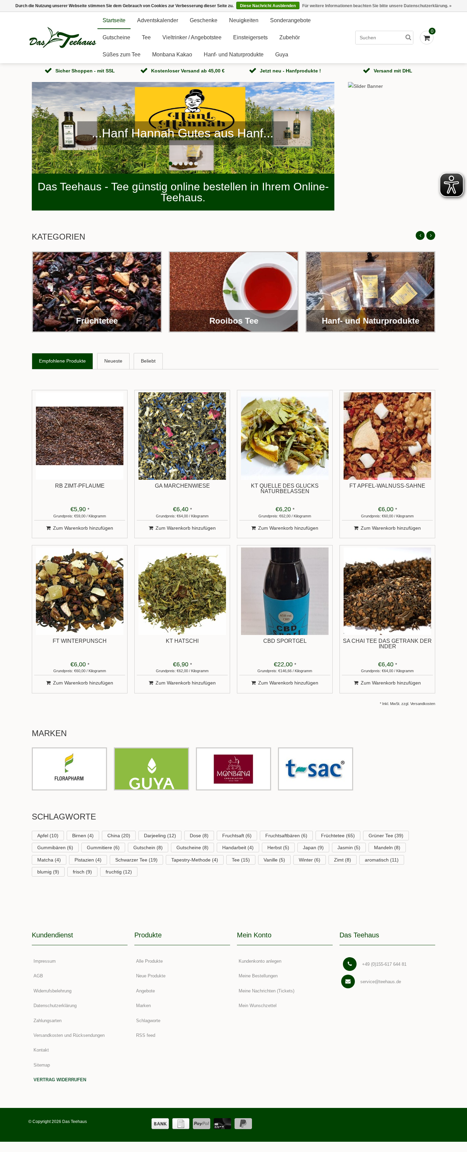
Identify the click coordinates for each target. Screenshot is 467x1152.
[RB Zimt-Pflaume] (79, 436)
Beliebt (148, 361)
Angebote (145, 990)
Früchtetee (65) (338, 835)
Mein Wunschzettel (258, 1005)
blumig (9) (48, 872)
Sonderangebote (290, 20)
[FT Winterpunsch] (79, 591)
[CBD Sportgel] (285, 591)
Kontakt (41, 1050)
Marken (143, 1005)
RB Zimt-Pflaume (80, 486)
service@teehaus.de (380, 981)
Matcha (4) (49, 860)
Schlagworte (148, 1020)
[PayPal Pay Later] (243, 1123)
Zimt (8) (342, 860)
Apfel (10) (47, 835)
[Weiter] (430, 235)
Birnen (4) (83, 835)
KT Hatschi (182, 641)
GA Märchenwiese (182, 486)
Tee (146, 37)
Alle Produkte (149, 961)
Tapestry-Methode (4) (194, 860)
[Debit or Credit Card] (222, 1123)
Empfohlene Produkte (62, 361)
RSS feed (145, 1035)
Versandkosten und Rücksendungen (69, 1035)
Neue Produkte (150, 975)
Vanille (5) (274, 860)
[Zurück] (420, 235)
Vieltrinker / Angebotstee (192, 37)
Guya (281, 54)
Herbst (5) (278, 847)
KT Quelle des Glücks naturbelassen (285, 488)
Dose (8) (199, 835)
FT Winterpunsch (80, 641)
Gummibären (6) (55, 847)
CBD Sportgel (285, 641)
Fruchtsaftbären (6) (286, 835)
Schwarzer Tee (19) (136, 860)
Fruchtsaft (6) (237, 835)
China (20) (118, 835)
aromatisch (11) (382, 860)
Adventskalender (157, 20)
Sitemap (42, 1065)
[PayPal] (201, 1123)
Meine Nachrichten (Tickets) (266, 990)
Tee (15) (241, 860)
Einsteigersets (250, 37)
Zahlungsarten (48, 1020)
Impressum (45, 961)
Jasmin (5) (348, 847)
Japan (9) (313, 847)
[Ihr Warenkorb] (426, 37)
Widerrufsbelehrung (52, 990)
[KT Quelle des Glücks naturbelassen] (285, 436)
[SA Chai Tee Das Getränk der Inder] (387, 591)
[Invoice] (180, 1123)
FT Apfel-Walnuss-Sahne (387, 486)
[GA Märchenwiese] (182, 436)
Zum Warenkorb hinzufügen (83, 528)
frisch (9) (82, 872)
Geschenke (203, 20)
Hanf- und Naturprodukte (234, 54)
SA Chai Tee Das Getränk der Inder (387, 643)
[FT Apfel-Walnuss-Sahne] (387, 436)
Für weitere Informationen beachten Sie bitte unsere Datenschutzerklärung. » (377, 5)
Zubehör (289, 37)
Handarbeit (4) (238, 847)
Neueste (113, 361)
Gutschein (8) (148, 847)
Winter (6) (309, 860)
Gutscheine (116, 37)
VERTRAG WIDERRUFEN (60, 1079)
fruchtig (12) (119, 872)
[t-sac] (315, 768)
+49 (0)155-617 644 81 (384, 964)
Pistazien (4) (88, 860)
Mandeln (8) (387, 847)
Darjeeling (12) (160, 835)
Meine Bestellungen (258, 975)
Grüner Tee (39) (386, 835)
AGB (38, 975)
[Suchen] (408, 37)
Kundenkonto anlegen (260, 961)
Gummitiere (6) (103, 847)
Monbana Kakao (172, 54)
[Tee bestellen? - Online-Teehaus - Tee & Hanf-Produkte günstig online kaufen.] (62, 37)
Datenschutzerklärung (55, 1005)
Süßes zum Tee (122, 54)
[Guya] (151, 768)
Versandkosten (422, 704)
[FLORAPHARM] (69, 768)
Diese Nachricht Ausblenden (268, 5)
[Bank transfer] (160, 1123)
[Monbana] (233, 768)
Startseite (114, 20)
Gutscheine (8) (192, 847)
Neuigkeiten (243, 20)
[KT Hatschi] (182, 591)
